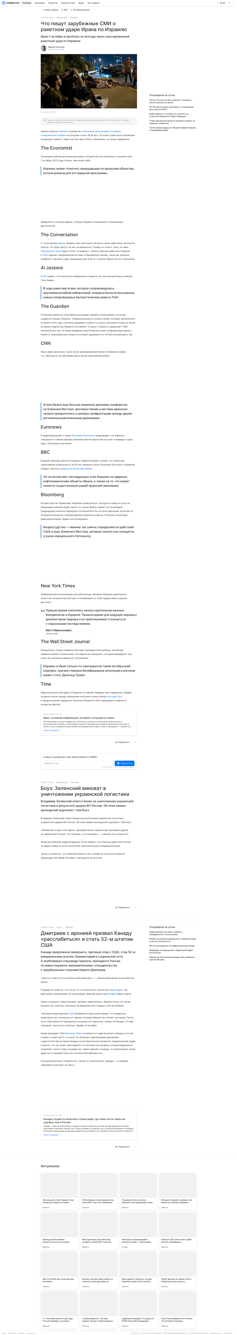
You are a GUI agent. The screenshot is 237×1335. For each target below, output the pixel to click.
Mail (3, 1333)
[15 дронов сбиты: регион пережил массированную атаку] (138, 1191)
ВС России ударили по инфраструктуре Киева (172, 945)
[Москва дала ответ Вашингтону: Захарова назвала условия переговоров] (59, 1191)
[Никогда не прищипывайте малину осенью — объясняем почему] (138, 1231)
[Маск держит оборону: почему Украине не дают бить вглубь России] (138, 1270)
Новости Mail (62, 17)
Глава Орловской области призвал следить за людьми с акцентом (172, 122)
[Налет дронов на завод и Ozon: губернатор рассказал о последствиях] (177, 1270)
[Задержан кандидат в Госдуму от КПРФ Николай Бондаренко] (138, 1310)
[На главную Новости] (12, 3)
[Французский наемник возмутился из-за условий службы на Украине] (59, 1231)
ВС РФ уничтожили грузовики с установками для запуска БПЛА (171, 108)
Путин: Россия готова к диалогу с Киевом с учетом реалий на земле (170, 101)
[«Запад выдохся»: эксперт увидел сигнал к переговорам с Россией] (98, 1310)
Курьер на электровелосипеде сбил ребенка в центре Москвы (172, 958)
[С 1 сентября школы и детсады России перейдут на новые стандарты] (59, 1310)
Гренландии (115, 990)
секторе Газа (115, 696)
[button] (89, 81)
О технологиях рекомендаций (150, 1333)
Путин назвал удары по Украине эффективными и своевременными (172, 128)
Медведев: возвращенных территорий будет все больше (171, 951)
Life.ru (59, 927)
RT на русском (62, 782)
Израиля (63, 131)
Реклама (21, 1333)
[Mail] (3, 3)
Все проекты (30, 1333)
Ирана (61, 243)
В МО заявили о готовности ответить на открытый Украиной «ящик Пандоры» (168, 115)
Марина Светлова (56, 47)
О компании (11, 1333)
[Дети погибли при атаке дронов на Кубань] (59, 1270)
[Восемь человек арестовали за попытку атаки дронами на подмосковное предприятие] (98, 1270)
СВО (66, 10)
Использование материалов (198, 1333)
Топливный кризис (81, 10)
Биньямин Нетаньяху (83, 435)
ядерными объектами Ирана (76, 468)
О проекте (134, 1333)
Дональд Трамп (74, 1033)
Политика (74, 17)
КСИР (44, 276)
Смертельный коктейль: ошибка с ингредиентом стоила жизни (166, 933)
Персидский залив (51, 251)
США (45, 255)
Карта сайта (228, 1333)
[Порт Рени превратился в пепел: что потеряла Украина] (177, 1310)
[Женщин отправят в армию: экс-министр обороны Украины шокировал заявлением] (177, 1191)
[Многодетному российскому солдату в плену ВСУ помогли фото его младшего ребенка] (98, 1231)
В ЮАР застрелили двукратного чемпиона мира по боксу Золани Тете (172, 940)
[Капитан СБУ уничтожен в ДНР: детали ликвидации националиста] (177, 1231)
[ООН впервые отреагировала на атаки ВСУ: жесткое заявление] (98, 1191)
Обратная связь (216, 1333)
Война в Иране (51, 10)
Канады (112, 994)
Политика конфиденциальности (174, 1333)
